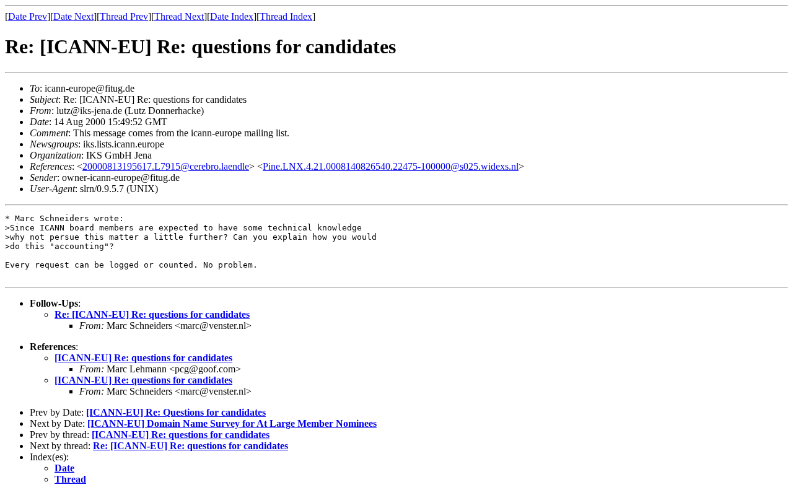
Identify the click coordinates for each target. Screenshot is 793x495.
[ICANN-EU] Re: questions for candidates (143, 358)
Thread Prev (124, 16)
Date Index (231, 16)
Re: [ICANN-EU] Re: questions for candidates (152, 314)
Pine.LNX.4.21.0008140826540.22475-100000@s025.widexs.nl (391, 166)
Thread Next (179, 16)
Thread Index (286, 16)
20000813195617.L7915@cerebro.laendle (165, 166)
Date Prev (27, 16)
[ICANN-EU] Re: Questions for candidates (176, 412)
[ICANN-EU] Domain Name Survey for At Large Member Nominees (232, 423)
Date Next (73, 16)
